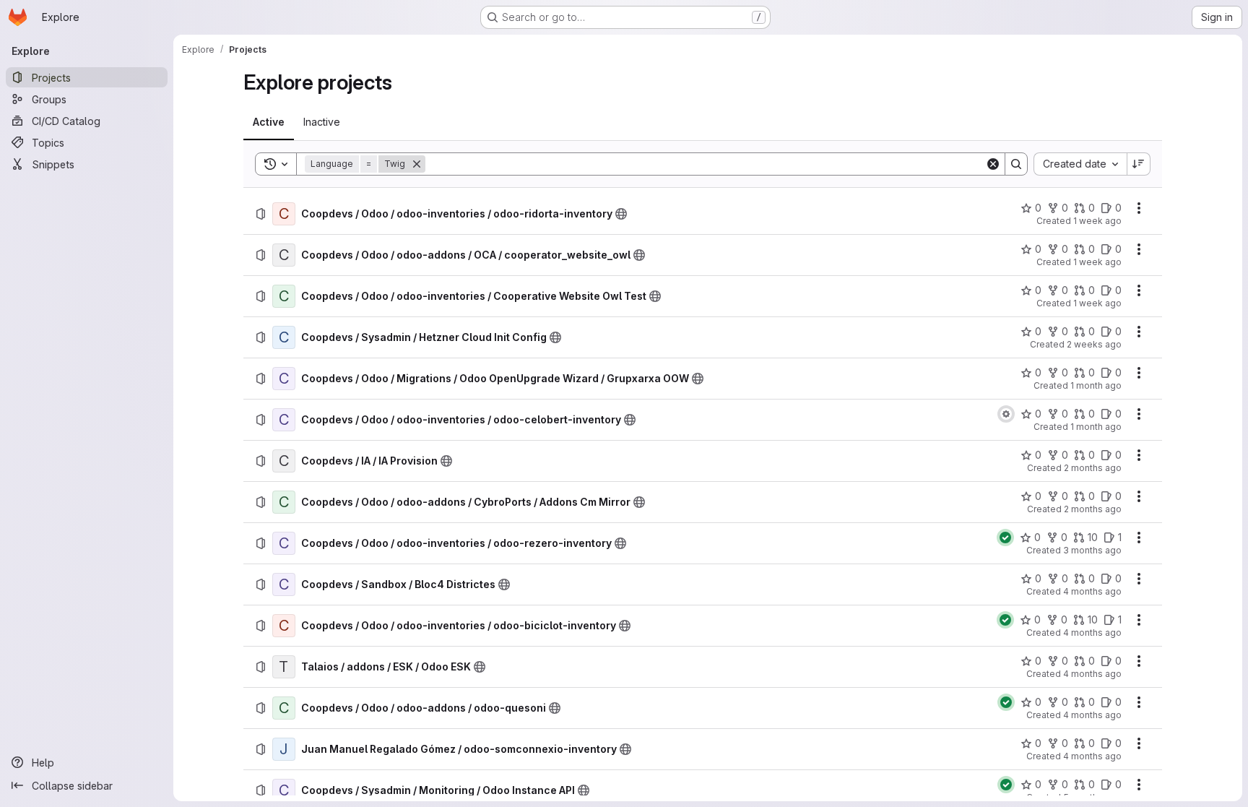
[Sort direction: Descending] (1138, 164)
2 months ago (1093, 467)
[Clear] (993, 164)
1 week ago (1097, 220)
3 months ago (1092, 550)
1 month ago (1096, 385)
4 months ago (1092, 591)
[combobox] (1080, 164)
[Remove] (416, 164)
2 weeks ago (1094, 344)
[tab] (268, 122)
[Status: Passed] (1005, 537)
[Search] (1016, 164)
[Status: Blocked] (1006, 414)
